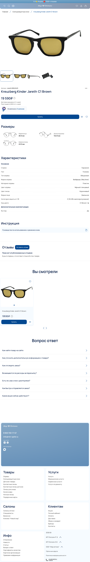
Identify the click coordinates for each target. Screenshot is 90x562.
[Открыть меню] (4, 6)
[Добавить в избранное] (87, 117)
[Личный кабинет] (81, 6)
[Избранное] (77, 6)
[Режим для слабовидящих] (13, 6)
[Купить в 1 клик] (30, 322)
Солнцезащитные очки (21, 12)
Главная (5, 12)
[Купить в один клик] (82, 117)
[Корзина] (85, 6)
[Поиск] (9, 6)
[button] (45, 43)
